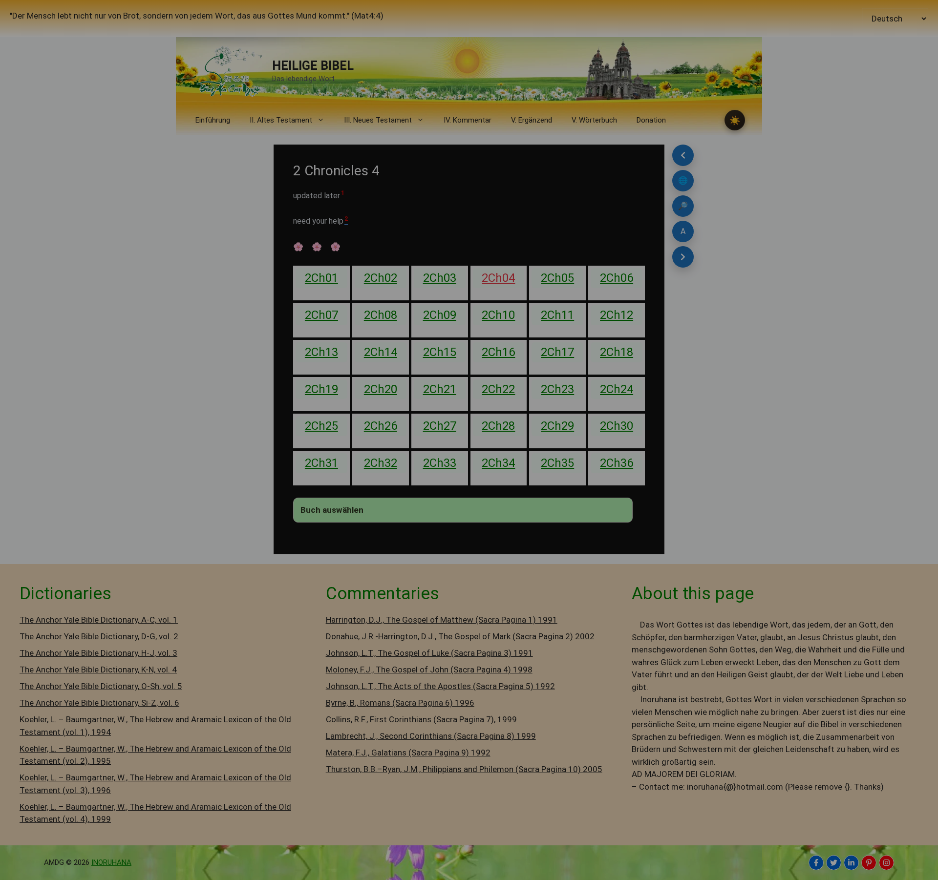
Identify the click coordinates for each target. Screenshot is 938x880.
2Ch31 (321, 463)
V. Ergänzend (531, 120)
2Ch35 (557, 463)
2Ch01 (321, 278)
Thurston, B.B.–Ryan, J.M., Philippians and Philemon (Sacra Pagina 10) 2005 (464, 769)
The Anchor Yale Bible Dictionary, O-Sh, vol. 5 (101, 686)
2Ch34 (498, 463)
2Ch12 (616, 315)
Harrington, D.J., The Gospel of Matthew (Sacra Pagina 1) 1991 (441, 620)
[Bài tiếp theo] (683, 257)
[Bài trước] (683, 155)
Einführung (212, 120)
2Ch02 (380, 278)
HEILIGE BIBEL (313, 66)
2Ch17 (557, 352)
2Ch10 (498, 315)
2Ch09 (439, 315)
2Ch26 (380, 426)
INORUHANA (111, 862)
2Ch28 (498, 426)
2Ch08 (380, 315)
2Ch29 (557, 426)
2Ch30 (616, 426)
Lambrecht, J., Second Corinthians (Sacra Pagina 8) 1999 (431, 736)
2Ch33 (439, 463)
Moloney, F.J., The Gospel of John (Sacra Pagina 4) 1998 (429, 669)
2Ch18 (616, 352)
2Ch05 (557, 278)
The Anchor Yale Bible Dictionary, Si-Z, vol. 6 (99, 703)
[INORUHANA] (816, 862)
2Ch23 (557, 389)
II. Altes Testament (281, 120)
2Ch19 (321, 389)
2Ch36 (616, 463)
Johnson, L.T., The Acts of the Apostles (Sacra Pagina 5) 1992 (440, 686)
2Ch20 (380, 389)
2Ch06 (616, 278)
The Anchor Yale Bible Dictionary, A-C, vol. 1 (99, 620)
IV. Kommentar (467, 120)
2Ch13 (321, 352)
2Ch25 (321, 426)
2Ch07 (321, 315)
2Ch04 (498, 278)
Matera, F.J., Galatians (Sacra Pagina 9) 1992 (408, 752)
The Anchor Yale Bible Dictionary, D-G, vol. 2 (99, 636)
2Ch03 (439, 278)
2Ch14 (380, 352)
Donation (651, 120)
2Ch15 (439, 352)
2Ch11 (557, 315)
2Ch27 (439, 426)
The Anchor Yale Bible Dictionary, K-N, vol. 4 (98, 669)
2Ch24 (616, 389)
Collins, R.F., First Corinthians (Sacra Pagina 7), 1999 (421, 719)
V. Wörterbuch (594, 120)
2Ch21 (439, 389)
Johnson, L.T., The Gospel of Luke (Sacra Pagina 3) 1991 (429, 653)
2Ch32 (380, 463)
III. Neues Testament (378, 120)
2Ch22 (498, 389)
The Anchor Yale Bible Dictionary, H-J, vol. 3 (98, 653)
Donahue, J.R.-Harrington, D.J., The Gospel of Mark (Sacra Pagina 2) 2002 (460, 636)
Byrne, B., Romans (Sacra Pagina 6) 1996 (400, 703)
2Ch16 (498, 352)
